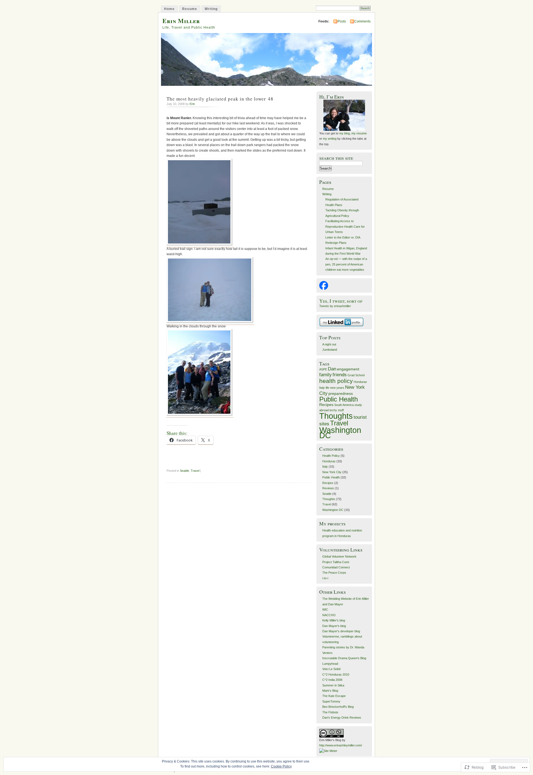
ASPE (323, 369)
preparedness (340, 393)
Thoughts (336, 415)
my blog (344, 133)
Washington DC (340, 432)
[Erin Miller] (323, 288)
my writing (329, 138)
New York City (331, 472)
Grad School (356, 375)
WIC (325, 609)
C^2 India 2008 (332, 679)
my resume (359, 133)
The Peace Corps (334, 572)
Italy (322, 387)
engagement (348, 369)
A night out (329, 344)
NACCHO (329, 615)
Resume (189, 9)
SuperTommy (331, 701)
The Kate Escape (334, 696)
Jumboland (329, 349)
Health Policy (331, 455)
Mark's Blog (330, 690)
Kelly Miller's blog (333, 620)
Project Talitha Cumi (335, 562)
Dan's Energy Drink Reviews (341, 717)
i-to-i (325, 578)
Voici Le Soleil (331, 669)
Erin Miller (181, 20)
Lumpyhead (330, 663)
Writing (211, 9)
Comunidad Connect (336, 567)
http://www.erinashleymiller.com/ (340, 745)
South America (344, 405)
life (327, 387)
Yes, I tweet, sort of (340, 301)
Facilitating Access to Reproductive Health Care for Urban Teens (345, 226)
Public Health (338, 399)
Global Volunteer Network (339, 556)
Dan (332, 369)
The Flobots (330, 712)
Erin (192, 104)
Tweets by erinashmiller (335, 306)
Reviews (328, 488)
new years (337, 387)
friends (340, 374)
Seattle (184, 470)
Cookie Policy (281, 766)
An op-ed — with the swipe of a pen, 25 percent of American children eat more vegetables (346, 264)
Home (169, 9)
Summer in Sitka (333, 685)
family (325, 374)
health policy (336, 381)
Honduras (360, 381)
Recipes (326, 404)
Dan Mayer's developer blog (341, 631)
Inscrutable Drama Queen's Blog (344, 658)
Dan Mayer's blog (334, 626)
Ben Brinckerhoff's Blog (338, 706)
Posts (342, 21)
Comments (362, 21)
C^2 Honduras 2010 (335, 674)
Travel (195, 470)
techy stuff (337, 410)
